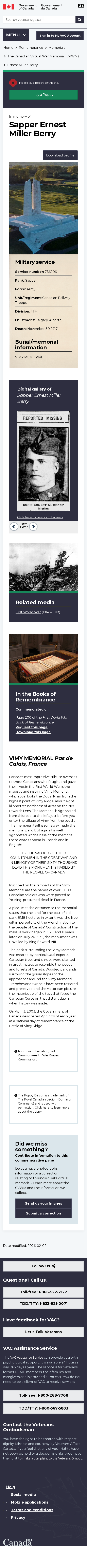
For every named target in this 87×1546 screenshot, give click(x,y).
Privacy (18, 1517)
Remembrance (31, 48)
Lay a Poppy (43, 95)
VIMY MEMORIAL (29, 357)
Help (10, 1487)
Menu (13, 35)
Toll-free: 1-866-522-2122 (43, 1292)
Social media (23, 1494)
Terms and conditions (32, 1510)
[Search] (79, 19)
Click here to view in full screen (40, 517)
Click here (42, 1107)
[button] (13, 526)
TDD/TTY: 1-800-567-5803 (43, 1408)
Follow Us (50, 1267)
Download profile (60, 155)
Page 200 (23, 717)
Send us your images (43, 1203)
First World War (28, 612)
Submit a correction (43, 1213)
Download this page (33, 732)
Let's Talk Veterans (43, 1332)
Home (8, 48)
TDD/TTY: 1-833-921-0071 (44, 1303)
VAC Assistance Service (26, 1357)
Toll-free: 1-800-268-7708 (43, 1395)
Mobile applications (29, 1502)
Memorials (57, 48)
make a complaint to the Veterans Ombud (52, 1458)
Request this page (32, 727)
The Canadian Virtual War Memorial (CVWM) (43, 56)
